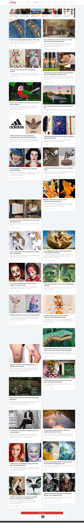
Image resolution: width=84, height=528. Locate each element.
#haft (11, 46)
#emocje (65, 2)
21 (32, 516)
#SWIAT (48, 2)
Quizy (71, 2)
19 (26, 516)
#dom (11, 439)
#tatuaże (18, 373)
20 (29, 516)
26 (49, 516)
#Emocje (12, 112)
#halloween (47, 291)
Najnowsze (21, 2)
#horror (46, 82)
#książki (16, 178)
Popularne (28, 2)
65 (65, 516)
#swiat (45, 112)
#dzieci (11, 79)
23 (39, 516)
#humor (16, 506)
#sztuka (36, 2)
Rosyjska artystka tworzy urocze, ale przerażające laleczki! (25, 315)
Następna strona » (42, 513)
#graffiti (12, 228)
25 (46, 516)
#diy (60, 2)
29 (59, 516)
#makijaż (12, 291)
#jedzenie (55, 2)
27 (52, 516)
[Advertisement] (25, 190)
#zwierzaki (42, 2)
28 (56, 516)
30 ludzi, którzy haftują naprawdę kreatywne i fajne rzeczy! (25, 39)
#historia (12, 145)
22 (36, 516)
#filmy (11, 178)
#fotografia (47, 49)
